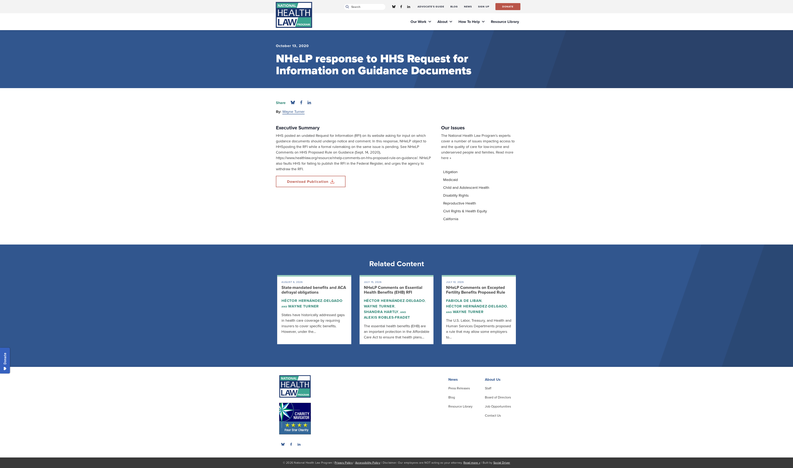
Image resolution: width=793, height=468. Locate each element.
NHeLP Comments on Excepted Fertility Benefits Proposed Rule (475, 290)
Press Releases (459, 388)
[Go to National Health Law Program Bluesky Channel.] (394, 6)
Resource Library (460, 406)
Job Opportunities (498, 406)
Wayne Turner (293, 111)
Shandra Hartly (381, 312)
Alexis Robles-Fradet (387, 317)
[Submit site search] (346, 7)
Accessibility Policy (367, 462)
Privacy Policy (344, 462)
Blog (451, 397)
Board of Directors (498, 397)
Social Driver (501, 462)
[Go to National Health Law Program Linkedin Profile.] (408, 6)
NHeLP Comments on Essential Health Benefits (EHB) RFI (393, 290)
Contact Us (493, 416)
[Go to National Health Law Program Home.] (294, 15)
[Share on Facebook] (301, 102)
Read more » (471, 462)
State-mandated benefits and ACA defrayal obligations (313, 290)
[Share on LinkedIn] (309, 102)
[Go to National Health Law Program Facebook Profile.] (401, 6)
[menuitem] (430, 6)
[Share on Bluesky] (293, 102)
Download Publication (307, 181)
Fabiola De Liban (463, 300)
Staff (488, 388)
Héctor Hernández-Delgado (312, 300)
